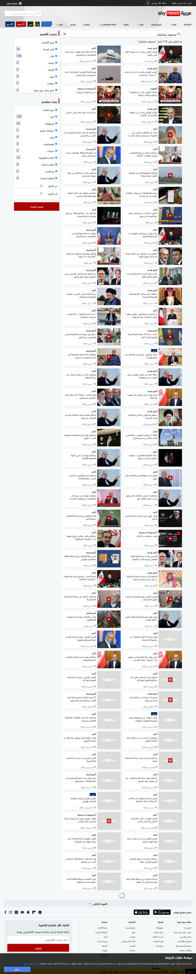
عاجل (31, 24)
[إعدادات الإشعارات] (37, 24)
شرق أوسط (156, 24)
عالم (142, 24)
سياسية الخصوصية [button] (31, 963)
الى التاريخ (52, 193)
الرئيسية (187, 24)
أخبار (174, 24)
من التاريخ (52, 186)
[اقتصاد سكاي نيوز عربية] (46, 24)
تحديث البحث (36, 206)
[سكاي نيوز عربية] (174, 13)
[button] (21, 24)
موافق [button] (17, 969)
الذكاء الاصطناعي (108, 24)
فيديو (72, 24)
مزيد (61, 24)
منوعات (86, 24)
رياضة (126, 24)
